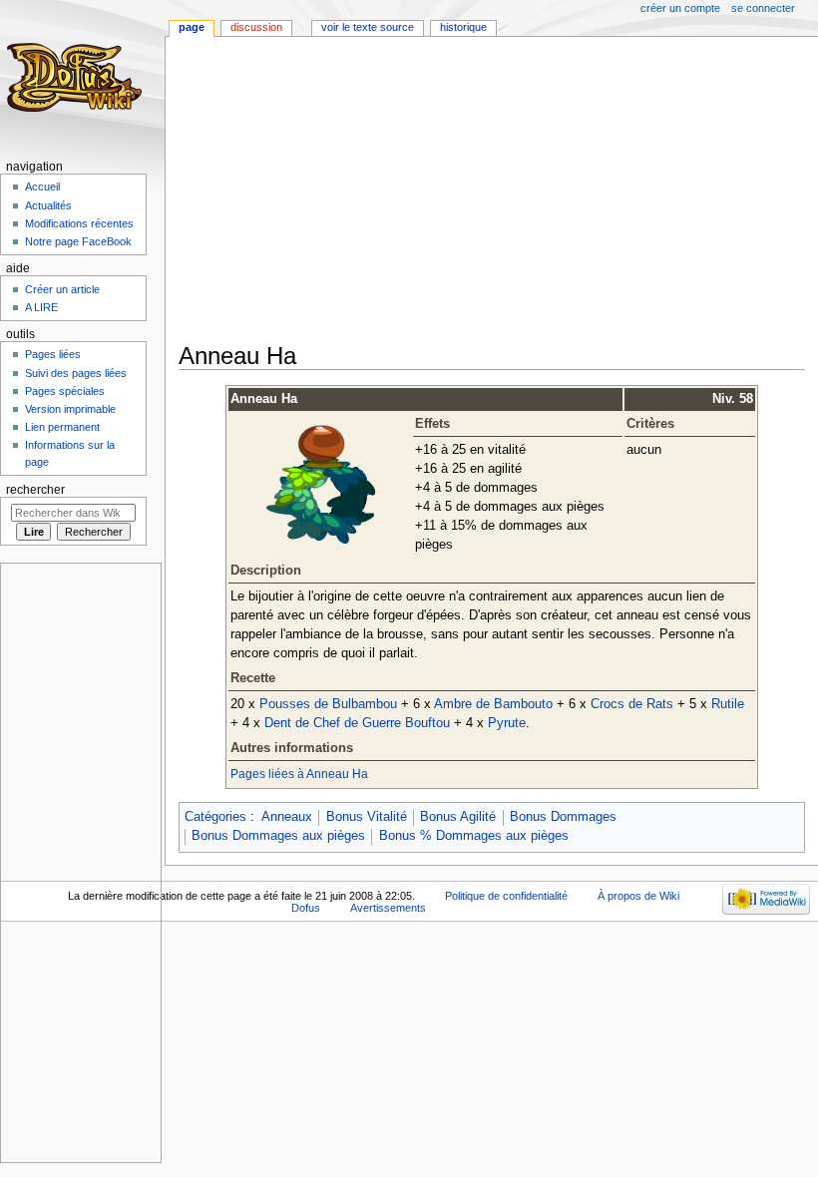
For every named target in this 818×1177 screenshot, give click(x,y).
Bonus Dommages (563, 817)
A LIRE (41, 307)
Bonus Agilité (458, 817)
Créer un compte (680, 8)
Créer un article (62, 289)
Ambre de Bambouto (493, 704)
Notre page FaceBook (78, 241)
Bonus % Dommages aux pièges (474, 836)
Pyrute (507, 723)
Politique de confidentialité (506, 896)
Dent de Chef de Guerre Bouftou (357, 723)
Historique (463, 27)
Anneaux (286, 817)
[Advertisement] (498, 191)
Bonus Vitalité (366, 817)
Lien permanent (62, 427)
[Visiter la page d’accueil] (77, 77)
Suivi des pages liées (76, 373)
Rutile (727, 704)
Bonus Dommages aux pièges (278, 836)
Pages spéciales (65, 391)
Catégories (215, 817)
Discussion (256, 27)
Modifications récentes (79, 223)
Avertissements (388, 908)
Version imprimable (70, 409)
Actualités (48, 205)
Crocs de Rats (632, 704)
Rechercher (35, 490)
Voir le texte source (367, 27)
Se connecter (763, 8)
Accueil (42, 187)
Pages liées (53, 354)
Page (191, 27)
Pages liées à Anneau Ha (299, 774)
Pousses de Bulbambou (328, 704)
